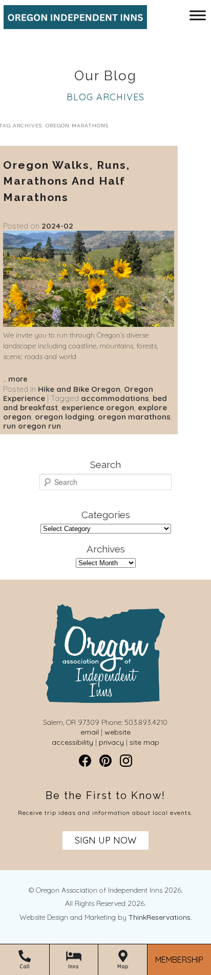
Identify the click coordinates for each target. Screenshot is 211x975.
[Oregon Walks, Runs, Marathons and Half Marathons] (89, 324)
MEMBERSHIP (179, 960)
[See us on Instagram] (126, 761)
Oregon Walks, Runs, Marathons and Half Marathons (66, 181)
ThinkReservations (160, 917)
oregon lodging (64, 417)
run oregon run (32, 426)
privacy (111, 742)
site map (144, 742)
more (18, 379)
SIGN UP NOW (105, 840)
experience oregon (97, 407)
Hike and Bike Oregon (79, 389)
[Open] (197, 15)
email (89, 732)
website (117, 732)
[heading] (105, 76)
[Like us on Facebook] (85, 761)
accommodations (115, 398)
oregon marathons (134, 417)
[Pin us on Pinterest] (105, 761)
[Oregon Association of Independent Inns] (71, 24)
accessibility (72, 742)
